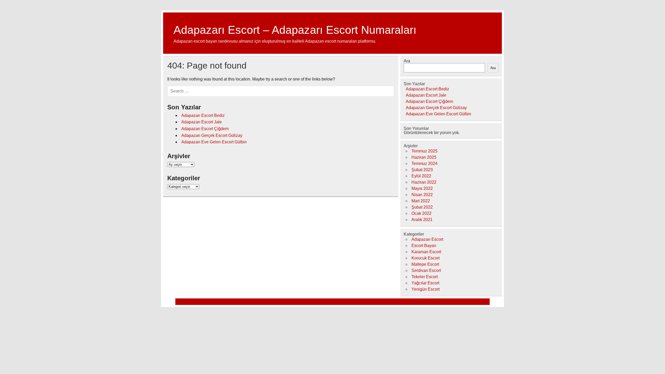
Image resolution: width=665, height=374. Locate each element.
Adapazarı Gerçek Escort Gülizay (211, 135)
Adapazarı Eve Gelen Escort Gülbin (214, 142)
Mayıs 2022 (422, 188)
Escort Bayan (423, 245)
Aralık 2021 (422, 219)
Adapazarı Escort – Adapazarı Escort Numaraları (295, 30)
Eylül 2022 (421, 176)
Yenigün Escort (425, 289)
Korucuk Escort (425, 258)
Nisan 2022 (422, 194)
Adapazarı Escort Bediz (203, 115)
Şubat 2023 (422, 170)
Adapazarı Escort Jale (201, 122)
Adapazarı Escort (427, 239)
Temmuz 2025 (424, 151)
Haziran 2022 (423, 182)
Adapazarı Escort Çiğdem (205, 128)
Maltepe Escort (425, 264)
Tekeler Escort (424, 277)
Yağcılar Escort (425, 283)
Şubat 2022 (422, 207)
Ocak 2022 (421, 213)
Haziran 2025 (423, 157)
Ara (407, 61)
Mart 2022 (420, 201)
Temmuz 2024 (424, 163)
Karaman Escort (426, 252)
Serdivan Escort (426, 270)
